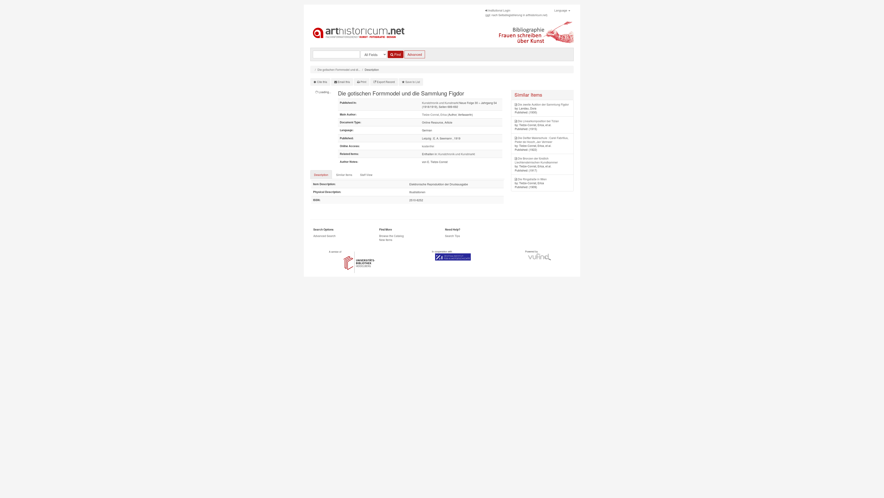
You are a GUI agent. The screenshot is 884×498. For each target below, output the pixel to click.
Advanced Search (324, 236)
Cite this (322, 82)
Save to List (412, 82)
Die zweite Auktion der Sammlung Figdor (543, 104)
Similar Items (344, 175)
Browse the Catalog (391, 236)
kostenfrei (428, 146)
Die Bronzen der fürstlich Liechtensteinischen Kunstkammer (536, 160)
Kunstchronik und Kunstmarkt (440, 103)
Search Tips (452, 236)
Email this (344, 82)
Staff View (366, 175)
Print (363, 82)
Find (397, 54)
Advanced (414, 54)
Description (321, 175)
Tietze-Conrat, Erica (434, 114)
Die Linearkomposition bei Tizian (538, 121)
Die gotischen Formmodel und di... (338, 69)
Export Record (386, 82)
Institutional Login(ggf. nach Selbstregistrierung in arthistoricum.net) (516, 12)
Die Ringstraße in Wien (532, 179)
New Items (385, 240)
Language (561, 10)
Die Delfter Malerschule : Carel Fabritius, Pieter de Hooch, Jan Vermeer (541, 140)
